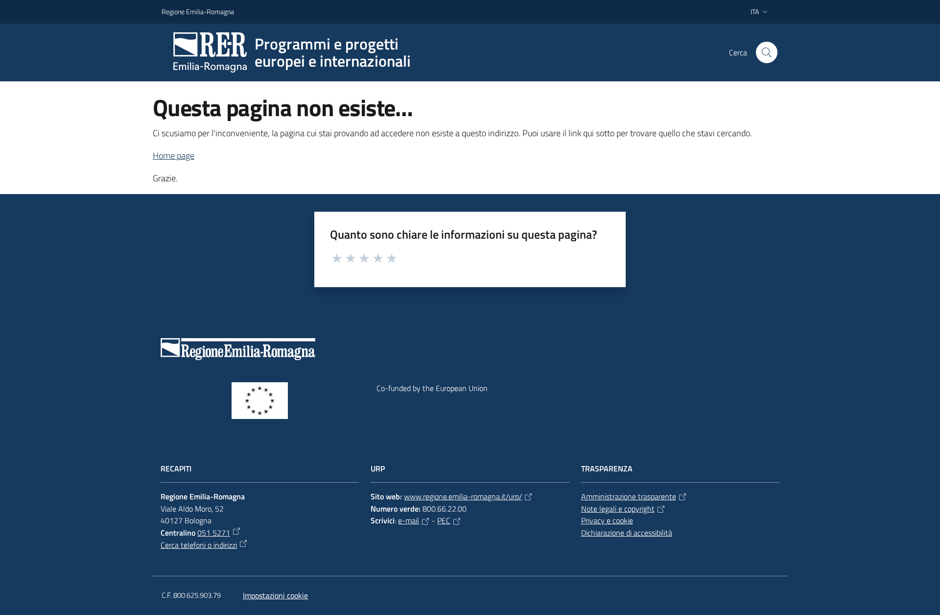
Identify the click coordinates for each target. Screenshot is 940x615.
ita (755, 11)
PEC (443, 520)
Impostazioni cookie (275, 595)
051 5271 (213, 533)
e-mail (408, 520)
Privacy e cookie (607, 520)
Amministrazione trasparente (628, 496)
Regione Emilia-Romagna (198, 11)
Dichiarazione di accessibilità (626, 533)
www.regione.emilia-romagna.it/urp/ (463, 496)
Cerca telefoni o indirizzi (199, 545)
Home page (173, 155)
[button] (766, 52)
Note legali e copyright (618, 509)
